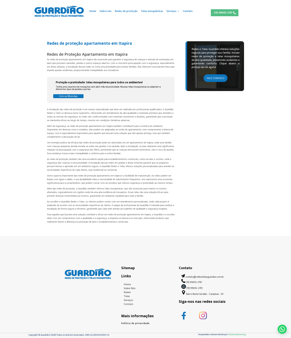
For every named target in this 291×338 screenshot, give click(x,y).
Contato (188, 11)
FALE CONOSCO (215, 78)
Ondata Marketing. (237, 334)
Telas (127, 296)
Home (92, 11)
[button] (282, 329)
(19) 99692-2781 (223, 12)
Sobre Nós (129, 288)
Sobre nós (106, 11)
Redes (127, 292)
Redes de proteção (126, 11)
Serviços (171, 11)
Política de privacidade (135, 323)
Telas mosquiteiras (152, 11)
